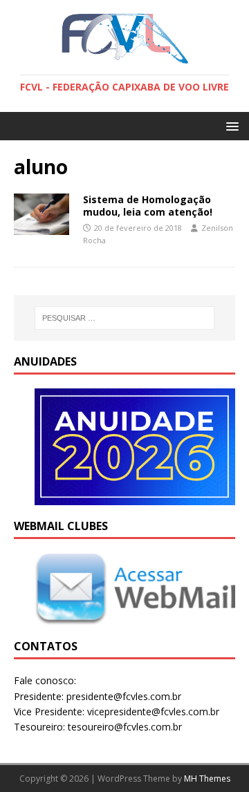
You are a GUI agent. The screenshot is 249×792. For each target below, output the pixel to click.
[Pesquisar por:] (124, 318)
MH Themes (207, 778)
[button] (230, 125)
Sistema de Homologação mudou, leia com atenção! (147, 205)
